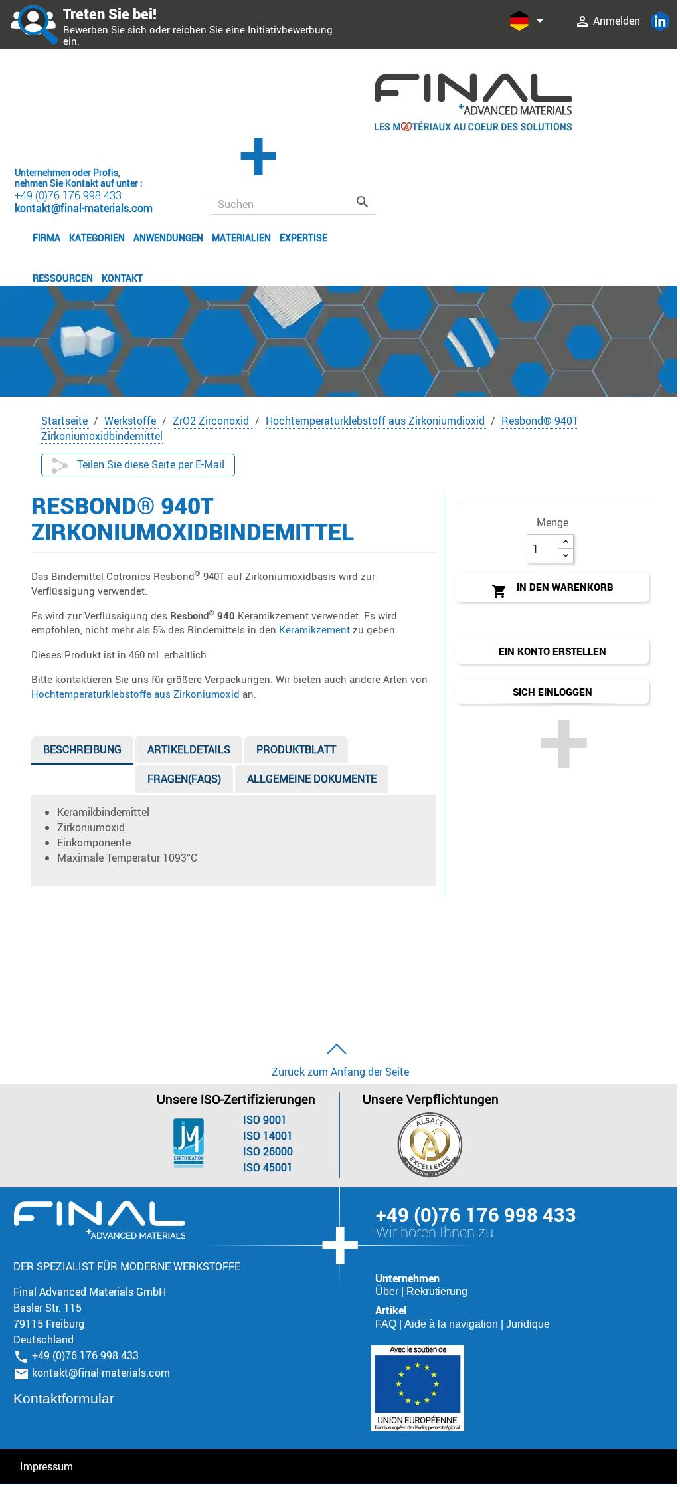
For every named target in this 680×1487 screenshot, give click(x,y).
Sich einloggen (552, 691)
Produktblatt (296, 749)
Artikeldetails (188, 749)
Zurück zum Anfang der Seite (340, 1071)
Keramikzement (314, 629)
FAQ (387, 1324)
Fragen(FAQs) (184, 778)
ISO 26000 (268, 1151)
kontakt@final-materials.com (101, 1372)
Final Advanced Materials (99, 1220)
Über (388, 1291)
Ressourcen (63, 278)
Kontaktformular (63, 1398)
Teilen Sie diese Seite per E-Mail (149, 464)
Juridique (528, 1324)
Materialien (241, 237)
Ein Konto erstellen (552, 651)
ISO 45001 (268, 1167)
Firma (46, 237)
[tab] (82, 752)
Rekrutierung (437, 1291)
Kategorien (97, 237)
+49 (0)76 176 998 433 (68, 195)
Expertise (303, 237)
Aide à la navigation (452, 1324)
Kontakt (122, 278)
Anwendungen (168, 237)
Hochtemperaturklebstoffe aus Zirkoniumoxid (135, 693)
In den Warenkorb (552, 589)
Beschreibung (82, 749)
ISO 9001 (265, 1119)
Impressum (46, 1466)
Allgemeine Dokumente (312, 778)
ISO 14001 (268, 1135)
